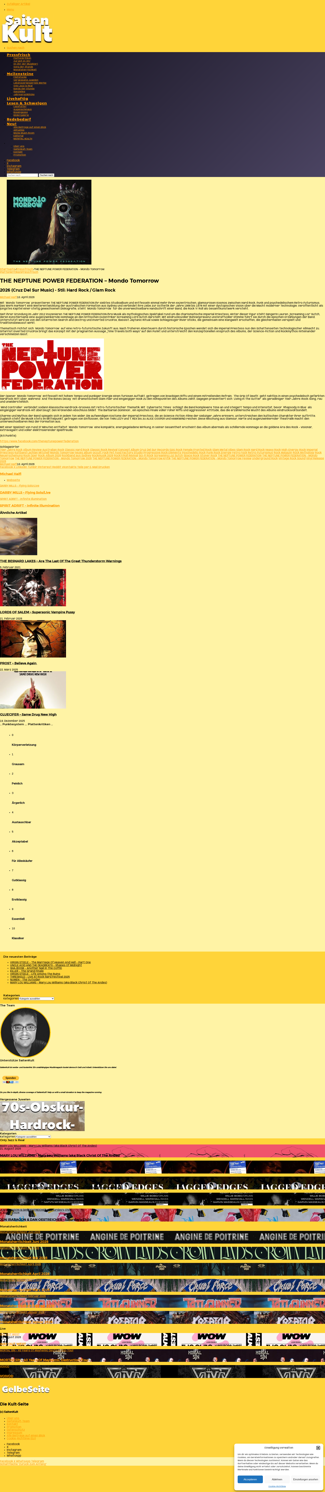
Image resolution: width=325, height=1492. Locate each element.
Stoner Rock (208, 455)
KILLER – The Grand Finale (27, 971)
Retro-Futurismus (260, 452)
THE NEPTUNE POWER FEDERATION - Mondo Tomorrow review (211, 458)
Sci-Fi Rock (146, 455)
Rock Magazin (283, 452)
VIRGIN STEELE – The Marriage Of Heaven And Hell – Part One (50, 962)
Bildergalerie (21, 115)
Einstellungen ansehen (305, 1479)
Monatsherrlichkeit (25, 70)
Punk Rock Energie (218, 452)
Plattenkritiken (22, 58)
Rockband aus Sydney (76, 455)
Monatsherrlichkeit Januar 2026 (26, 1322)
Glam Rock (243, 449)
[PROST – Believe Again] (33, 656)
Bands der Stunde (24, 89)
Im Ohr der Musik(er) (26, 64)
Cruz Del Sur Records (154, 449)
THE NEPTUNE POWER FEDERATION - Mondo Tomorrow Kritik (131, 458)
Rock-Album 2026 (49, 455)
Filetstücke (20, 77)
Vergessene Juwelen (26, 80)
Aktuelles (19, 130)
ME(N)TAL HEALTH (23, 139)
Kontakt (18, 152)
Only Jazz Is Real (23, 86)
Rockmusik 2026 (102, 455)
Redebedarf (19, 119)
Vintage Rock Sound (292, 458)
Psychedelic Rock (194, 452)
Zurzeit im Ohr (22, 61)
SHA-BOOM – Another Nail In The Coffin (36, 968)
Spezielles (19, 92)
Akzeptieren (250, 1479)
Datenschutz (16, 1430)
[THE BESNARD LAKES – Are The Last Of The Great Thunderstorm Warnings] (18, 554)
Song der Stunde (23, 67)
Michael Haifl (8, 297)
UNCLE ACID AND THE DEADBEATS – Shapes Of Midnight (46, 965)
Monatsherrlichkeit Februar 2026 (27, 1306)
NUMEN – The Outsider (25, 979)
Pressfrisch (18, 54)
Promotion (20, 155)
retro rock (239, 452)
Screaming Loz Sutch (168, 455)
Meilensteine (20, 73)
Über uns (19, 146)
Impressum (14, 1432)
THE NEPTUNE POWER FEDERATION (240, 455)
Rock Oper (30, 455)
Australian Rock (53, 449)
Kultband (21, 452)
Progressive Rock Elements (162, 452)
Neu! (12, 123)
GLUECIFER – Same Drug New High (28, 714)
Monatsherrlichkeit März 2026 (25, 1290)
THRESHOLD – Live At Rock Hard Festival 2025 (40, 976)
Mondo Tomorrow (62, 452)
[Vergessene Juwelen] (42, 1130)
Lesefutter (20, 107)
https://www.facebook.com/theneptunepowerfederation (39, 441)
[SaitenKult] (27, 42)
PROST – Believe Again (18, 663)
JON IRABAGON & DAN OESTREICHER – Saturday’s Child (45, 1220)
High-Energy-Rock (293, 449)
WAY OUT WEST (13, 1344)
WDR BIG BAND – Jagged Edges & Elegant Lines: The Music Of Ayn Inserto (59, 1187)
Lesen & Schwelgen (27, 102)
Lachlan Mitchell (38, 452)
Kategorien (11, 998)
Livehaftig (17, 98)
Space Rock (191, 455)
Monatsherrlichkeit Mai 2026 (23, 1258)
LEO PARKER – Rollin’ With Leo (25, 1172)
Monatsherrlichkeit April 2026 (25, 1274)
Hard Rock (258, 449)
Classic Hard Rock (77, 449)
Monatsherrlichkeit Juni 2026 (24, 1242)
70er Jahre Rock (11, 449)
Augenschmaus (23, 109)
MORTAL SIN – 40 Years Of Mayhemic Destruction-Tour (44, 1360)
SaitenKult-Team (23, 149)
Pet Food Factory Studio (126, 452)
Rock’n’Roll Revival (126, 455)
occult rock (101, 452)
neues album (83, 452)
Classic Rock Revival (103, 449)
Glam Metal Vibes (224, 449)
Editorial (19, 136)
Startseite (7, 269)
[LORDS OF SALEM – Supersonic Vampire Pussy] (33, 605)
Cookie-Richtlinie (277, 1486)
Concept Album (128, 449)
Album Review (32, 449)
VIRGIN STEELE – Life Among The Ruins (35, 974)
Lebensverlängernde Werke (30, 83)
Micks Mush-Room (24, 133)
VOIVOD (6, 1376)
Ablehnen (277, 1479)
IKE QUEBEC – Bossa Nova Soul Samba (31, 1203)
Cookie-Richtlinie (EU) (21, 1438)
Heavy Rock (273, 449)
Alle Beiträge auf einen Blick (30, 127)
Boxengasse (21, 112)
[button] (318, 1448)
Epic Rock (176, 449)
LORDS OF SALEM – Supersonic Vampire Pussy (37, 612)
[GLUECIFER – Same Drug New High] (33, 707)
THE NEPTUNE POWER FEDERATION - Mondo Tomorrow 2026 (53, 458)
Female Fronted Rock (197, 449)
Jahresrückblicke (24, 94)
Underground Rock (265, 458)
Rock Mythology (303, 452)
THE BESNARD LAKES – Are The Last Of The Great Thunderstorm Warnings (61, 561)
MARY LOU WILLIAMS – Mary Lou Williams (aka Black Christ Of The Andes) (58, 982)
